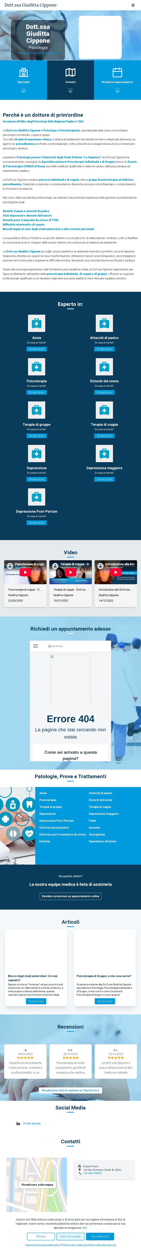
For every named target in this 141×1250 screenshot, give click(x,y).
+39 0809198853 (92, 1173)
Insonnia (94, 827)
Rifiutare (41, 1236)
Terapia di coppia (100, 807)
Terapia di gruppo (50, 807)
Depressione (47, 813)
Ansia (43, 793)
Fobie (92, 820)
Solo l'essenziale (70, 1236)
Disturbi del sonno (100, 800)
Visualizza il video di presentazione (38, 53)
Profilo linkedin (32, 1123)
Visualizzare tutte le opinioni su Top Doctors (70, 1090)
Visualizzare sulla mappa (37, 1184)
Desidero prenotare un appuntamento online (70, 896)
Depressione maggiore (103, 813)
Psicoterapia (47, 800)
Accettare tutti (100, 1236)
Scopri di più (36, 349)
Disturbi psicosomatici (54, 827)
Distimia (44, 841)
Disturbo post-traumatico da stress (62, 834)
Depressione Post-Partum (56, 820)
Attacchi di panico (100, 793)
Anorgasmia (97, 834)
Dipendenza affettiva (102, 841)
